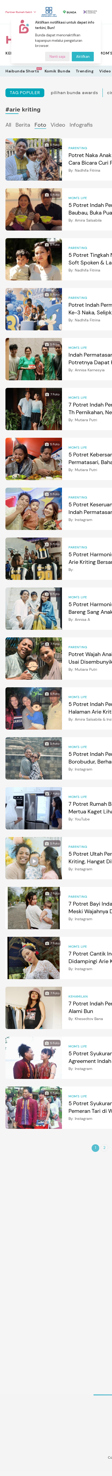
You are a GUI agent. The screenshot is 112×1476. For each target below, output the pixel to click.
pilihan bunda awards (74, 93)
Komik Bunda (58, 71)
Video (105, 71)
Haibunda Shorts (22, 71)
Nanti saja (57, 56)
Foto (40, 124)
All (8, 124)
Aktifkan (82, 56)
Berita (22, 124)
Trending (85, 71)
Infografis (81, 124)
